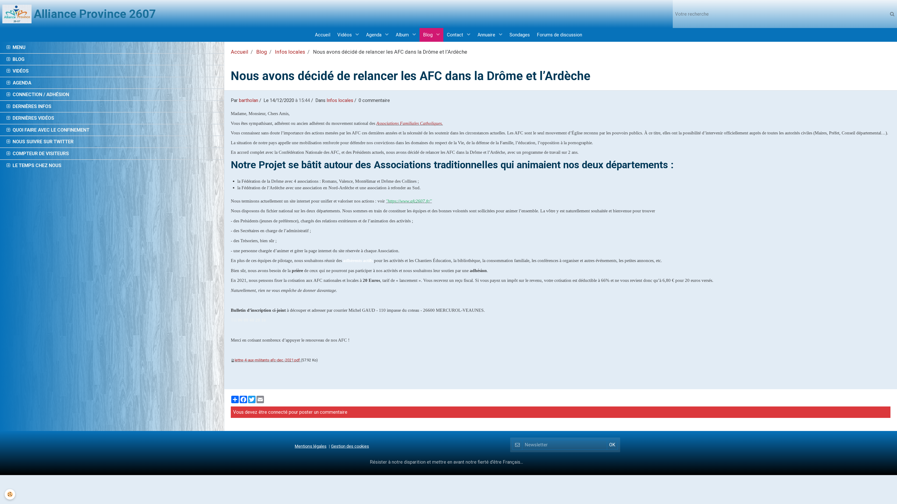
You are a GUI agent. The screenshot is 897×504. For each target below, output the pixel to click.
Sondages (519, 35)
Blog (428, 35)
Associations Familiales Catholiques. (409, 123)
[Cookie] (10, 494)
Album (403, 35)
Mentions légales (311, 446)
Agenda (374, 35)
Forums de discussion (559, 35)
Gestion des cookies (350, 446)
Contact (455, 35)
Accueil (322, 35)
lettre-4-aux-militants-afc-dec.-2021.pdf (267, 360)
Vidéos (345, 35)
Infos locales (290, 52)
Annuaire (486, 35)
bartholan (248, 100)
